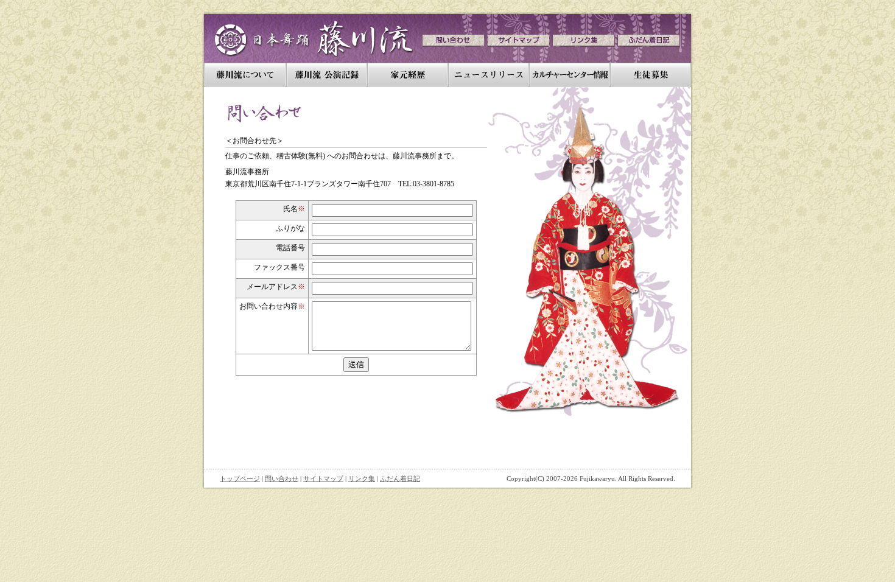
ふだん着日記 (400, 478)
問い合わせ (281, 478)
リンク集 (361, 478)
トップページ (240, 478)
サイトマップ (323, 478)
